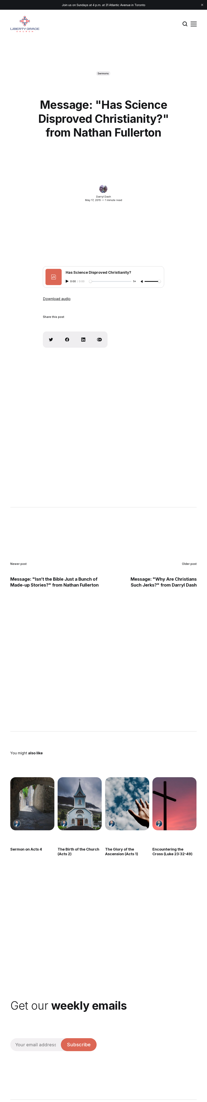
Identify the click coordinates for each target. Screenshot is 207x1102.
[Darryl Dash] (103, 189)
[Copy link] (99, 339)
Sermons (103, 73)
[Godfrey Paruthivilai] (17, 824)
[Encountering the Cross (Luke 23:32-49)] (174, 803)
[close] (202, 5)
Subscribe (79, 1044)
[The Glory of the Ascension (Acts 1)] (127, 803)
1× (134, 281)
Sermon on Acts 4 (26, 849)
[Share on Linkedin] (83, 339)
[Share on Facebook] (67, 339)
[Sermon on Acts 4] (32, 803)
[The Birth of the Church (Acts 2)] (80, 803)
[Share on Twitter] (51, 339)
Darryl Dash (103, 196)
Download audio (57, 299)
